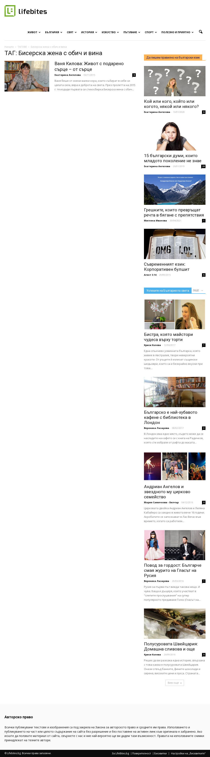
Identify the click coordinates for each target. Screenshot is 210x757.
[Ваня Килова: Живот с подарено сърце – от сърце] (27, 76)
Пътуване (130, 32)
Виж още (173, 682)
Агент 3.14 (150, 274)
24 (203, 166)
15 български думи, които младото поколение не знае (172, 158)
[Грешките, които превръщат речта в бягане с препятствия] (174, 190)
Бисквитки (160, 753)
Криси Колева (152, 345)
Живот (32, 32)
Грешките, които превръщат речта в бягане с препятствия (174, 212)
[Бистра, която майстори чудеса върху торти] (174, 314)
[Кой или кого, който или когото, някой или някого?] (174, 81)
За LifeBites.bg (120, 753)
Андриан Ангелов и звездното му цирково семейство (167, 491)
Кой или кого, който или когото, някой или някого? (171, 104)
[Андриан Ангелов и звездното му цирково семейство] (174, 466)
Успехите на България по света (167, 290)
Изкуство (109, 32)
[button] (200, 32)
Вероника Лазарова (156, 427)
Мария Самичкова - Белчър (161, 502)
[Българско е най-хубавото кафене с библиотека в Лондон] (174, 392)
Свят (70, 32)
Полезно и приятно (175, 32)
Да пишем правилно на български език (173, 57)
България (52, 32)
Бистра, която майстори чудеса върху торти (168, 337)
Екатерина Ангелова (68, 74)
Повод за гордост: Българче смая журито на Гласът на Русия (172, 570)
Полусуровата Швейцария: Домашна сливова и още (171, 646)
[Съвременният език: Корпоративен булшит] (174, 244)
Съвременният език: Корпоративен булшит (166, 267)
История (87, 32)
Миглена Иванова (155, 220)
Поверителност (141, 753)
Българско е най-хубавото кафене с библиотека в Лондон (170, 417)
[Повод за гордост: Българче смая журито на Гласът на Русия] (174, 545)
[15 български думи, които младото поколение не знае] (174, 135)
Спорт (149, 32)
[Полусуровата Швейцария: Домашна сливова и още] (174, 624)
